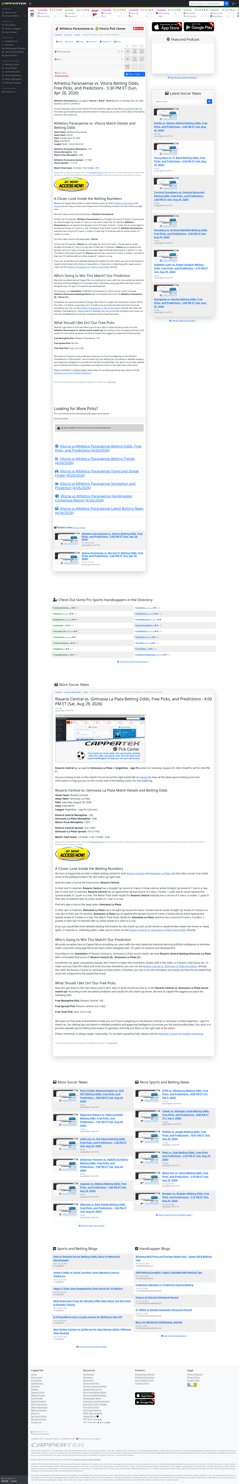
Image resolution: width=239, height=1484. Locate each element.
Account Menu (12, 15)
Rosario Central (136, 873)
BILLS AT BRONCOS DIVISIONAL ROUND (159, 1322)
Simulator (93, 41)
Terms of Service (195, 1374)
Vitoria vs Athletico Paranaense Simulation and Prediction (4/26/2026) (95, 485)
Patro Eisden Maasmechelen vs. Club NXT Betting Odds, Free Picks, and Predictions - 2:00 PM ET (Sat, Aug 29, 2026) (102, 1096)
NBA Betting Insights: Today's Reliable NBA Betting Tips (169, 1272)
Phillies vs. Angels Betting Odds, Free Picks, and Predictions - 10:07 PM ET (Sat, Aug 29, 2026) (186, 1135)
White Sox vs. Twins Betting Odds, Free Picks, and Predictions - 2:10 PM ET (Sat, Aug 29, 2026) (185, 1176)
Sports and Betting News (73, 692)
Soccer (86, 692)
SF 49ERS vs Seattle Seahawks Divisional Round (164, 1310)
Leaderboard (11, 41)
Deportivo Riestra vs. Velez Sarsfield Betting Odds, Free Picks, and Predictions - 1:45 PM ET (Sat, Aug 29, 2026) (101, 1120)
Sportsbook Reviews (14, 51)
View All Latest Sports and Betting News (174, 1215)
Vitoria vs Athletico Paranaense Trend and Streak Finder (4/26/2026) (97, 473)
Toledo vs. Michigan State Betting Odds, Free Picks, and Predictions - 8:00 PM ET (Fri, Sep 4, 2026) (185, 1114)
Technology (88, 1374)
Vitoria (57, 206)
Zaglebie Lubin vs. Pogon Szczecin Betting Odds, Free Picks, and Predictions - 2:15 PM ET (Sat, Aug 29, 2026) (181, 268)
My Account (10, 12)
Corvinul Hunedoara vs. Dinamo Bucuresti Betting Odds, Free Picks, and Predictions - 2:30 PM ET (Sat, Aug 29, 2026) (179, 196)
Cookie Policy (193, 1380)
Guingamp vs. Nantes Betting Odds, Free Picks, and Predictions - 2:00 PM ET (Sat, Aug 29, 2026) (180, 303)
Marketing (88, 1377)
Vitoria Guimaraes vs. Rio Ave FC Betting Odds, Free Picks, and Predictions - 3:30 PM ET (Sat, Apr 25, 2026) (112, 556)
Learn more (111, 382)
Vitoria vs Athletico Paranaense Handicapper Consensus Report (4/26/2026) (94, 498)
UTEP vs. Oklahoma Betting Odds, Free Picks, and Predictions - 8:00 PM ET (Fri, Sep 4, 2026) (185, 1094)
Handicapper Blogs (92, 1398)
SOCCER (77, 35)
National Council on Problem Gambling (72, 373)
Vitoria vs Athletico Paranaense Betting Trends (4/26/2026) (95, 460)
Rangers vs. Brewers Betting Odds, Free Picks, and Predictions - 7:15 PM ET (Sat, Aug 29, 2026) (185, 1197)
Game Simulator (12, 71)
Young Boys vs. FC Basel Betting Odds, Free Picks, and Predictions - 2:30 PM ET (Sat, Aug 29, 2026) (180, 161)
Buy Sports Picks (39, 1416)
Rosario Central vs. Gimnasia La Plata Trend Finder (157, 930)
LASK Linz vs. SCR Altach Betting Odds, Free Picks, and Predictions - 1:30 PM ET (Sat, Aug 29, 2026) (103, 1142)
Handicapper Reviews (15, 48)
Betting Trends (12, 64)
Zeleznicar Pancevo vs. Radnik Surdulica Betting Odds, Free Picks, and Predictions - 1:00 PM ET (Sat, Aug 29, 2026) (104, 1165)
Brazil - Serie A (62, 73)
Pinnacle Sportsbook (145, 1374)
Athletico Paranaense (124, 203)
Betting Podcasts (13, 82)
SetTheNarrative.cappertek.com (149, 1291)
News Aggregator (13, 79)
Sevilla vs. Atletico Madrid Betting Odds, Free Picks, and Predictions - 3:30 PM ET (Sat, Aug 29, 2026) (180, 126)
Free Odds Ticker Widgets (95, 1404)
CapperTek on (89, 1416)
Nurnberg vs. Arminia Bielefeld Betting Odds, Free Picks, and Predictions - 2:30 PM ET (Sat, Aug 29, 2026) (181, 233)
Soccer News (79, 528)
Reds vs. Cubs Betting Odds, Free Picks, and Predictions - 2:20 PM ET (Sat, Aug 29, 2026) (186, 1156)
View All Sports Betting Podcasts (183, 77)
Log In (14, 1481)
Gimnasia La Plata (160, 873)
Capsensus (106, 41)
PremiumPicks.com (96, 172)
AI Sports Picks (142, 1383)
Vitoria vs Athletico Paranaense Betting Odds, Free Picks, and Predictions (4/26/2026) (98, 448)
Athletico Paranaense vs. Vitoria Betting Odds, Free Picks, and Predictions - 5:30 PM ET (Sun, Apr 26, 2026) (112, 536)
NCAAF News (167, 1103)
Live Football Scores (144, 1380)
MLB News (166, 1145)
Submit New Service (92, 1389)
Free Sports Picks (91, 1407)
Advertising (88, 1380)
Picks (60, 41)
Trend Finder (11, 68)
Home (34, 1374)
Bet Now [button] (139, 28)
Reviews (35, 1389)
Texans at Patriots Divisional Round (157, 1297)
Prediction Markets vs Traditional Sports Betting (164, 1285)
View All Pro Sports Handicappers (134, 661)
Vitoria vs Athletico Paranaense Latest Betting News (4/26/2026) (99, 510)
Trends (70, 41)
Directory (9, 44)
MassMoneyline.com (145, 1266)
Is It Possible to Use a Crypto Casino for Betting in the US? (87, 1317)
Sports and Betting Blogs (94, 1395)
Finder (81, 41)
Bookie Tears (11, 55)
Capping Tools (37, 1392)
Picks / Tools (134, 74)
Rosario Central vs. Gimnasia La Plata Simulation (170, 966)
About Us (35, 1413)
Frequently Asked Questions (96, 1401)
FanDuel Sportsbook (144, 1377)
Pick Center (10, 25)
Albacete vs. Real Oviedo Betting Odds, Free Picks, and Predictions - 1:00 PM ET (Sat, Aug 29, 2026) (103, 1208)
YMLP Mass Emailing (92, 1413)
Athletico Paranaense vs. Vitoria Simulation (100, 308)
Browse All (10, 91)
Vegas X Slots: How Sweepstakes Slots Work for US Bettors (88, 1288)
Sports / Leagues (13, 28)
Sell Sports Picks (38, 1419)
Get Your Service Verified (94, 1386)
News (118, 41)
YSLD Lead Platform (92, 1410)
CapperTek (58, 35)
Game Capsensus (13, 75)
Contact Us (36, 1422)
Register (4, 1481)
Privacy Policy (193, 1377)
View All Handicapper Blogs (174, 1336)
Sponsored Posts (91, 1383)
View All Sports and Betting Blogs (92, 1346)
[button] (234, 3)
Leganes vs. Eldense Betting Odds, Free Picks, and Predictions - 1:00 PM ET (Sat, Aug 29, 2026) (103, 1187)
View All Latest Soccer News (92, 1225)
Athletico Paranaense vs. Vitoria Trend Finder (88, 267)
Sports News (11, 32)
